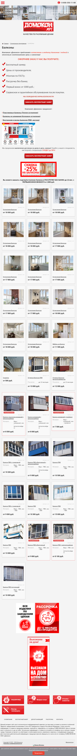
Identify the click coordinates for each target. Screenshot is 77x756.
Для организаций (37, 719)
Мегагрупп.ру (69, 742)
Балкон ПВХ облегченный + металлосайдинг (37, 463)
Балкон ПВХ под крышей (11, 587)
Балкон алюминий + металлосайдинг (34, 418)
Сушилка (6, 378)
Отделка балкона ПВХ (35, 378)
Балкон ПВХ (57, 462)
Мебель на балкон (59, 344)
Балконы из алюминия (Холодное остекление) (21, 116)
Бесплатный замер (21, 719)
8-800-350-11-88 (68, 3)
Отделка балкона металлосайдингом (59, 378)
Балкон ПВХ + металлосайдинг (63, 545)
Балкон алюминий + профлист (63, 417)
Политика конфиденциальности (13, 743)
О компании (8, 719)
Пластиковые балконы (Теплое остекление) (20, 113)
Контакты (59, 719)
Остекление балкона (10, 209)
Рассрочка (49, 719)
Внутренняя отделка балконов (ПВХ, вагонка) (21, 120)
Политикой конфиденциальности (38, 750)
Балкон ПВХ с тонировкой (11, 462)
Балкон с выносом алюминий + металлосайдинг (13, 418)
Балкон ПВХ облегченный (36, 545)
